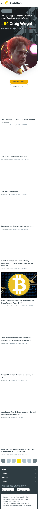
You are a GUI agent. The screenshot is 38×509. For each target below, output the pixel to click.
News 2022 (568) (18, 81)
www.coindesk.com (6, 159)
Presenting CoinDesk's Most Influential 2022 (17, 226)
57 (29, 460)
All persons (7, 11)
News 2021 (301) (18, 86)
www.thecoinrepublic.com (8, 306)
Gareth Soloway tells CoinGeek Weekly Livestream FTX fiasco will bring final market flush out (17, 263)
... (13, 460)
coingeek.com (5, 125)
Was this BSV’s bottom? (10, 191)
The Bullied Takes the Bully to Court (14, 157)
